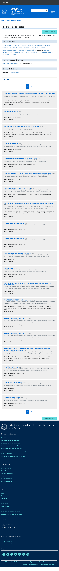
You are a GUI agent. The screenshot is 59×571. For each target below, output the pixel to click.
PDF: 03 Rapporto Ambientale (14, 223)
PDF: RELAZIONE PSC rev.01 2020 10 (16, 318)
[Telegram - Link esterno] (23, 555)
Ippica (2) (27, 52)
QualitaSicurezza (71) (8, 48)
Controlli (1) (34, 52)
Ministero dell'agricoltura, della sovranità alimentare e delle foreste (17, 11)
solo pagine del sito (12, 64)
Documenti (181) (7, 52)
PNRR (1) (13, 55)
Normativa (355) (18, 52)
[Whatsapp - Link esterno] (27, 555)
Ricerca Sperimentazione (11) (27, 50)
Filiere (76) (10, 45)
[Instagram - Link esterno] (11, 555)
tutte (3, 64)
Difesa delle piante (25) (46, 52)
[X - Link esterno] (7, 555)
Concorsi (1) (47, 50)
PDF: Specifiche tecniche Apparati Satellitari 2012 (20, 158)
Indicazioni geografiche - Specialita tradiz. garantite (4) (32, 48)
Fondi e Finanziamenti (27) (42, 45)
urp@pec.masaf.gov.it (8, 543)
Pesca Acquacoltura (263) (9, 50)
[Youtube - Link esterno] (19, 555)
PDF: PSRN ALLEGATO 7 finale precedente (17, 300)
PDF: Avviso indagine (11, 111)
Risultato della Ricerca (14, 21)
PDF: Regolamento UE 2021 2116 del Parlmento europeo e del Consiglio (27, 173)
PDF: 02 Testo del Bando (12, 397)
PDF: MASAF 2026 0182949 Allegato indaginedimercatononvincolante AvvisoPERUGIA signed (27, 284)
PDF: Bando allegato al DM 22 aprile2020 (17, 188)
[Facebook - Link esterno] (3, 555)
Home (3, 21)
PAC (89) (17, 45)
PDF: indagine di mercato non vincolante (17, 253)
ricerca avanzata (43, 15)
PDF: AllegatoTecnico (11, 367)
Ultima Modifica (14, 73)
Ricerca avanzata (49, 32)
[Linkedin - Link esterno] (15, 555)
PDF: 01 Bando (9, 268)
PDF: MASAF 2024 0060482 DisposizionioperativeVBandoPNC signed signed (29, 203)
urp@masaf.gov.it (7, 541)
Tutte (4, 45)
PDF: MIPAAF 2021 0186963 (13, 382)
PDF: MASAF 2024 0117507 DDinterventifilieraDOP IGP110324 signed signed (29, 93)
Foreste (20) (6, 55)
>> (39, 87)
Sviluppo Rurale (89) (27, 45)
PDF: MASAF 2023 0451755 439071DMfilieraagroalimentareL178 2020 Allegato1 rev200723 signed (27, 349)
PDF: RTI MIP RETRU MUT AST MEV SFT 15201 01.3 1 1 (22, 126)
